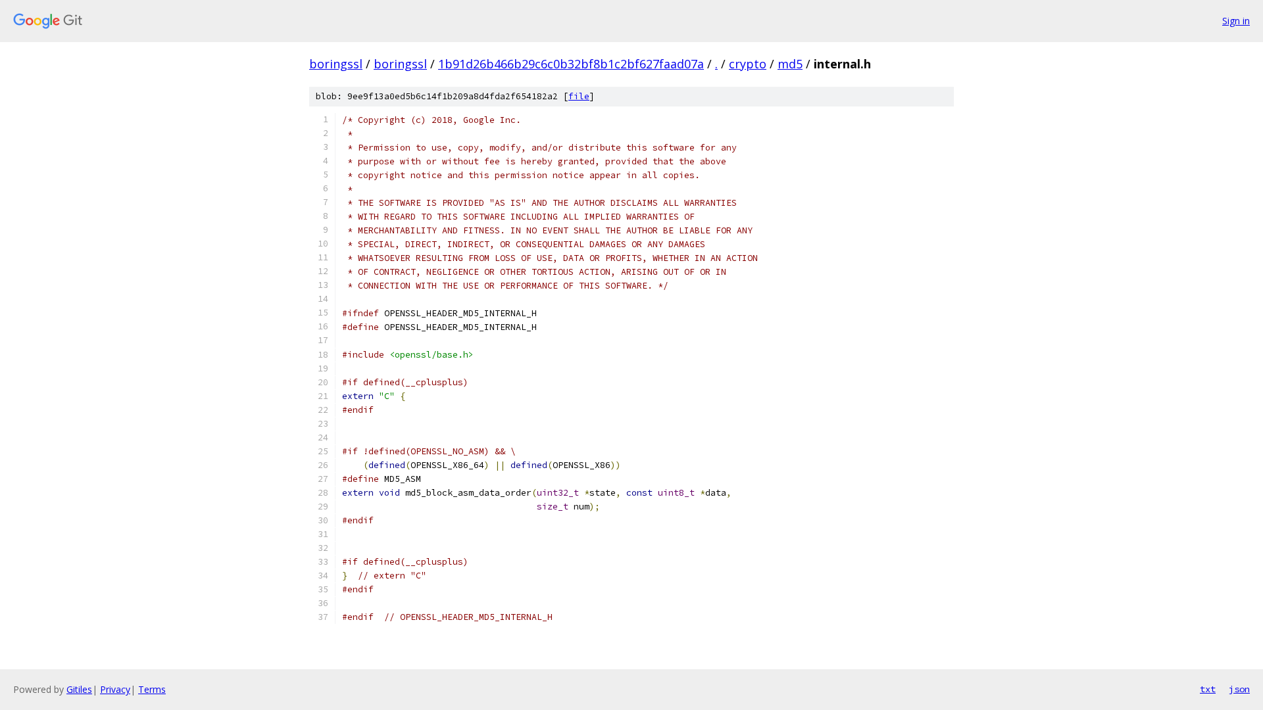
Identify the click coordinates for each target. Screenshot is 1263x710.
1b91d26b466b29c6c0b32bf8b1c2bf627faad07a (571, 64)
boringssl (335, 64)
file (578, 96)
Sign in (1236, 20)
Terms (152, 689)
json (1239, 689)
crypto (747, 64)
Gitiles (79, 689)
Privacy (115, 689)
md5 (790, 64)
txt (1208, 689)
